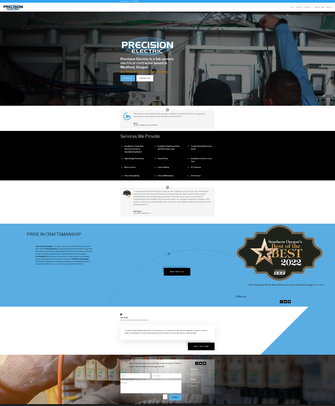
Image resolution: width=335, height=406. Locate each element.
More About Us (177, 271)
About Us (329, 7)
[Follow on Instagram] (289, 301)
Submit (175, 397)
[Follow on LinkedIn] (285, 301)
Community (307, 7)
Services (298, 7)
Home (292, 7)
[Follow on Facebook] (281, 301)
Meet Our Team (319, 7)
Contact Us (144, 78)
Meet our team (201, 346)
